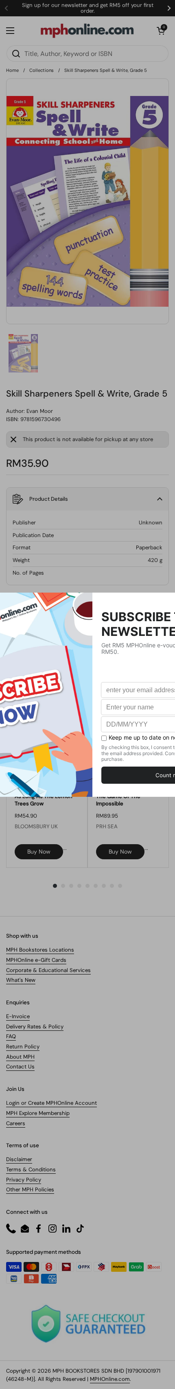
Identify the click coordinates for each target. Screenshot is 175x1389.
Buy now (38, 851)
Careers (15, 1123)
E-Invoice (18, 1016)
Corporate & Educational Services (48, 970)
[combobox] (87, 53)
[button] (161, 30)
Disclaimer (19, 1159)
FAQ (11, 1036)
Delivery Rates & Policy (34, 1026)
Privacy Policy (23, 1179)
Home (12, 70)
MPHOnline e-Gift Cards (36, 959)
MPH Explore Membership (38, 1113)
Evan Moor (39, 411)
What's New (20, 980)
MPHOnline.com (110, 1379)
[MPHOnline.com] (87, 30)
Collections (41, 70)
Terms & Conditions (31, 1169)
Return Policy (22, 1046)
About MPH (20, 1056)
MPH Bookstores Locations (40, 949)
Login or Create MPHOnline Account (51, 1102)
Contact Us (20, 1066)
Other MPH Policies (30, 1189)
